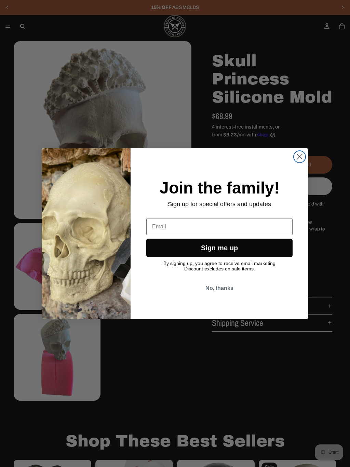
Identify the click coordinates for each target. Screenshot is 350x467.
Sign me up (219, 248)
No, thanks (219, 288)
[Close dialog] (300, 157)
